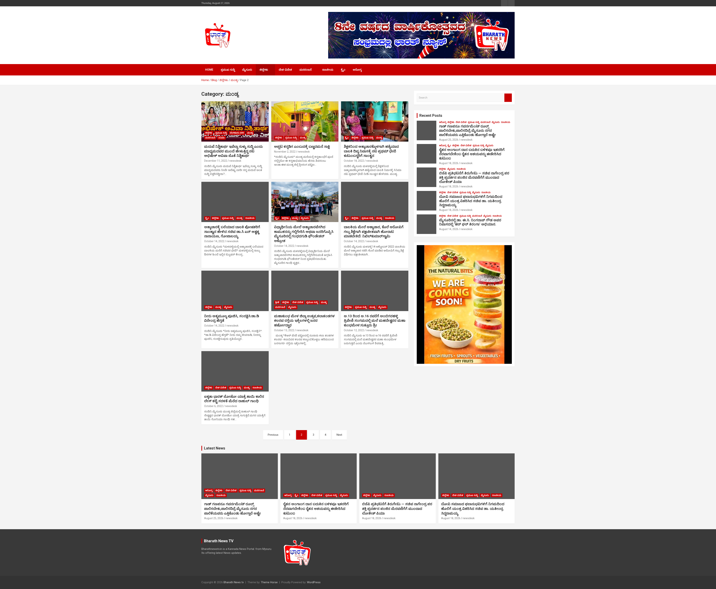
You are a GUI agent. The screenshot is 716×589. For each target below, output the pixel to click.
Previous (273, 434)
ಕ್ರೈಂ (343, 69)
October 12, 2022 (354, 330)
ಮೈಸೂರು (247, 69)
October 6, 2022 (213, 406)
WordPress (314, 582)
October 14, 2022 (214, 241)
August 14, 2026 (448, 229)
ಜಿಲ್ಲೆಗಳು (264, 69)
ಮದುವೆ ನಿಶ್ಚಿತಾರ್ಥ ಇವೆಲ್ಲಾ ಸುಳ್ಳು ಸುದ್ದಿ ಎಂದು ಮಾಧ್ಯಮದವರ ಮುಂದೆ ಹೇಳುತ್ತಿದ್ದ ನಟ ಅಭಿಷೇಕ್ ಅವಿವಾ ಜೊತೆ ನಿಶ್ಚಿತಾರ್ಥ (233, 151)
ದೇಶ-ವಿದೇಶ (285, 69)
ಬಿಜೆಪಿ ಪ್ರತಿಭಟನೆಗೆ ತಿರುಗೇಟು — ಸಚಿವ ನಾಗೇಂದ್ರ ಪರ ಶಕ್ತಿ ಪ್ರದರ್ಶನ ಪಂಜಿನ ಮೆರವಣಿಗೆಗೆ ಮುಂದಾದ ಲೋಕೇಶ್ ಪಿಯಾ (474, 177)
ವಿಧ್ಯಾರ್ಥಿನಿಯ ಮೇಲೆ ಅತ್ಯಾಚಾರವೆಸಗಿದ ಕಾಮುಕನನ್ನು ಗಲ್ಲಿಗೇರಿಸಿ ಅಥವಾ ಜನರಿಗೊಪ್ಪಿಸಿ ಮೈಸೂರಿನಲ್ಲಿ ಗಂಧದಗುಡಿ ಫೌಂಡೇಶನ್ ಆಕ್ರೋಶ (303, 234)
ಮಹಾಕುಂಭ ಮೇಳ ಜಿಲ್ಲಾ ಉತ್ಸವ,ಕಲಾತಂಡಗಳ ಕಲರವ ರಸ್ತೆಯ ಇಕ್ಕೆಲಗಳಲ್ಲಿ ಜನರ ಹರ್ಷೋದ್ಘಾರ (304, 320)
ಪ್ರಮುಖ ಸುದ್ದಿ (228, 69)
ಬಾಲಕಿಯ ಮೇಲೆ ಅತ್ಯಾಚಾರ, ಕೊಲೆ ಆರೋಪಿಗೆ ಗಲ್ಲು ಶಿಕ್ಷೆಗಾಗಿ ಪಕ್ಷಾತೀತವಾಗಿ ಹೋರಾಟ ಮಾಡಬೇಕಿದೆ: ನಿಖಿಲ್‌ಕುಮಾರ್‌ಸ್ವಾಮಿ (373, 231)
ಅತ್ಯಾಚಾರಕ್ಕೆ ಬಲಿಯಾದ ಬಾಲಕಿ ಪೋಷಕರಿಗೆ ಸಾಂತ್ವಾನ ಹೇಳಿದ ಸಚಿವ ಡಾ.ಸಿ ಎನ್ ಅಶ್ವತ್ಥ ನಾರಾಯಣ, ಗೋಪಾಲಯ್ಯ (232, 231)
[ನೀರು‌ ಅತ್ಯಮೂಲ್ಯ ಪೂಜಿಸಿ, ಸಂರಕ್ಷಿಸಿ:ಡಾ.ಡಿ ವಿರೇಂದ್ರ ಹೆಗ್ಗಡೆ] (235, 291)
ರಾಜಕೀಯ (327, 69)
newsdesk (235, 160)
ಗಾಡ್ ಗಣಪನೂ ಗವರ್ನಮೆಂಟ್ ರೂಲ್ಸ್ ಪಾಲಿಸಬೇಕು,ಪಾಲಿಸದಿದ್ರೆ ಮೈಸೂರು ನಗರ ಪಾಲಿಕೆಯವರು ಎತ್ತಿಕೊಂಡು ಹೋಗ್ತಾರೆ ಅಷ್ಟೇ (467, 130)
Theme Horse (269, 582)
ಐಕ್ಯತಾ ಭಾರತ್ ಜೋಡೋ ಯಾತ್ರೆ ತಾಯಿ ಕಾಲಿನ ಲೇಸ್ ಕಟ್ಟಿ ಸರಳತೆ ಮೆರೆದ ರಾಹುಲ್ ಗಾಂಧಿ (234, 398)
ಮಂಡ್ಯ (250, 133)
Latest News (214, 448)
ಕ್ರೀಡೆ (277, 302)
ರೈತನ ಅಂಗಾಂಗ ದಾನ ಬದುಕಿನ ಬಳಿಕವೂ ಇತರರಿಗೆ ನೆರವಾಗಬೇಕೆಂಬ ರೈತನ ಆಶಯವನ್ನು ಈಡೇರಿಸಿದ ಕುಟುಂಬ (472, 154)
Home (209, 69)
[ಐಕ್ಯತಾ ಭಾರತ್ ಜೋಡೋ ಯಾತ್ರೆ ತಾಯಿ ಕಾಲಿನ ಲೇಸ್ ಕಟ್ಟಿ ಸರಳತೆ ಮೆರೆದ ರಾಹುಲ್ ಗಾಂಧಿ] (235, 371)
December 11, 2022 (215, 160)
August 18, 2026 (448, 163)
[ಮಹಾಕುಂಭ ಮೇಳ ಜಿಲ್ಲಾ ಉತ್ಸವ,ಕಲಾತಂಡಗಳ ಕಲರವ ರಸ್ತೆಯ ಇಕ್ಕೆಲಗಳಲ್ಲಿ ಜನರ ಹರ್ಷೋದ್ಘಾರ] (305, 291)
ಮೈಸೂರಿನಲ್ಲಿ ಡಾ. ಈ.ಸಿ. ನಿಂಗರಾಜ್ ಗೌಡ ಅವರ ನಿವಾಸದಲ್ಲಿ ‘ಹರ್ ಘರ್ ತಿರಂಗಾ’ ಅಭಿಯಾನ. (470, 222)
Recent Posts (430, 115)
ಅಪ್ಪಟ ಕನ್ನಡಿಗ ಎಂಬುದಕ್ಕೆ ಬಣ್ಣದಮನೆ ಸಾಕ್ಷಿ (302, 146)
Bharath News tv (234, 582)
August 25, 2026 (448, 139)
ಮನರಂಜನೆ (305, 69)
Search (508, 98)
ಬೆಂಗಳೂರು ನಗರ (237, 133)
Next (339, 434)
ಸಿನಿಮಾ (221, 137)
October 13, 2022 (284, 330)
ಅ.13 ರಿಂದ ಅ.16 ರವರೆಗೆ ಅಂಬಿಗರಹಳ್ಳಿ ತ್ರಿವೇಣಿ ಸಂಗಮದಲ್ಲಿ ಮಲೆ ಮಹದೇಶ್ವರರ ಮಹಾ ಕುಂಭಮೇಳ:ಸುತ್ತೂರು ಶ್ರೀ (374, 320)
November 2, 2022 (285, 151)
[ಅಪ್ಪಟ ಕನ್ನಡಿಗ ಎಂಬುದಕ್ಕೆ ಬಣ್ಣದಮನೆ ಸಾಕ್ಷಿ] (305, 121)
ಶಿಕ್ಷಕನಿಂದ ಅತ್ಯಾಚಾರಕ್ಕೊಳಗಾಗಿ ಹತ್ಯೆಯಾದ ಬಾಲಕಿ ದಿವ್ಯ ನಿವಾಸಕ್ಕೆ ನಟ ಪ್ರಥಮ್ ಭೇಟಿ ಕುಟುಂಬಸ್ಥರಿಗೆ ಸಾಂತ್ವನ (371, 151)
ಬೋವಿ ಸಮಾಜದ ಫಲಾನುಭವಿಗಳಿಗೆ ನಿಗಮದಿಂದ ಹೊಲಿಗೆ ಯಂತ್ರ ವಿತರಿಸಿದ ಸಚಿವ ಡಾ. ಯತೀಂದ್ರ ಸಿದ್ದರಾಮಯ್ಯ (470, 200)
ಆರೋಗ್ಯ (357, 69)
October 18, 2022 (354, 160)
